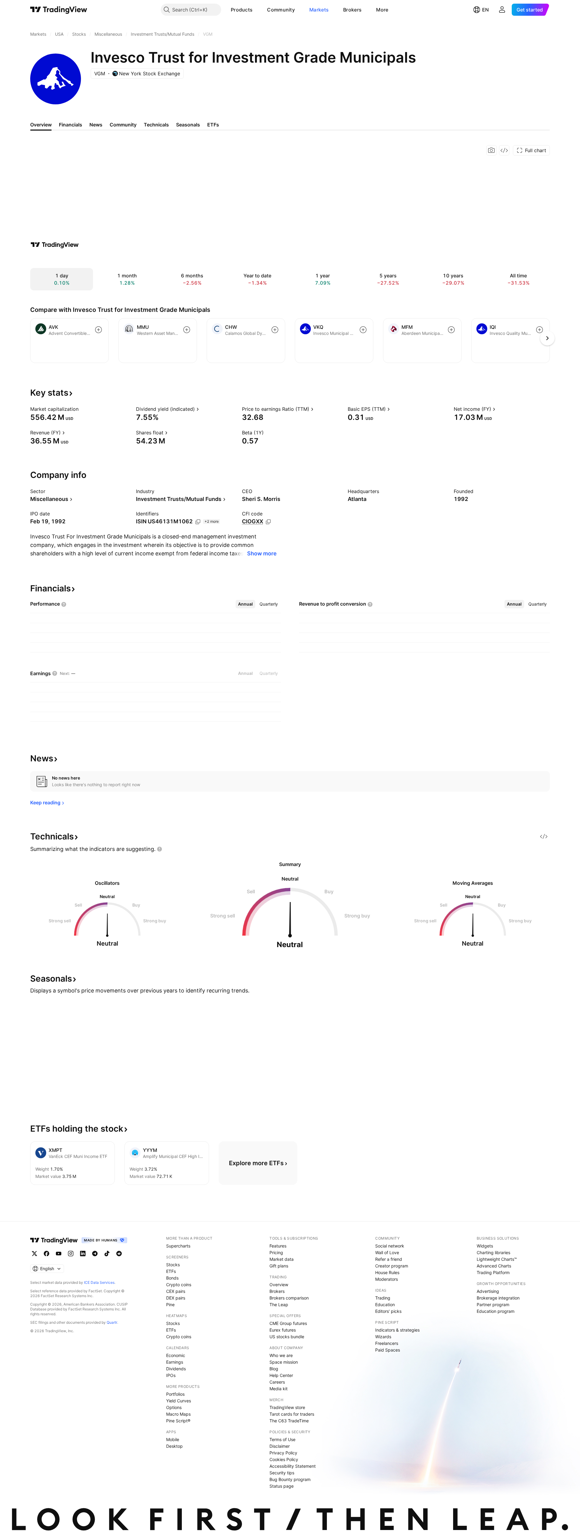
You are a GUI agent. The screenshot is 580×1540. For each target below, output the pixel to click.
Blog (273, 1368)
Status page (281, 1486)
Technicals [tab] (156, 125)
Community (281, 10)
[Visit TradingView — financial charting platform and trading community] (54, 244)
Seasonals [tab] (188, 125)
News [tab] (95, 125)
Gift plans (278, 1265)
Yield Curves (178, 1400)
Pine (170, 1304)
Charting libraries (493, 1252)
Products (242, 10)
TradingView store (287, 1407)
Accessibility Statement (292, 1466)
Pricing (276, 1252)
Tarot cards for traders (291, 1414)
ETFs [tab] (213, 125)
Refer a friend (388, 1259)
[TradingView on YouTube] (58, 1253)
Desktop (174, 1446)
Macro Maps (178, 1414)
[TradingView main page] (58, 9)
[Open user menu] (502, 10)
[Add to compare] (98, 330)
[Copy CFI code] (268, 522)
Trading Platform (493, 1272)
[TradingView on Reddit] (119, 1253)
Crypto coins (178, 1284)
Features (277, 1245)
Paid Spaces (387, 1349)
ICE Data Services (99, 1282)
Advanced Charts (494, 1265)
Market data (281, 1259)
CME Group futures (288, 1323)
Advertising (488, 1291)
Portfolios (175, 1394)
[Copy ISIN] (198, 522)
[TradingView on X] (34, 1253)
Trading (382, 1297)
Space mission (283, 1362)
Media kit (278, 1388)
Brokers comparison (289, 1297)
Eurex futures (282, 1329)
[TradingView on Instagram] (70, 1253)
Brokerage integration (498, 1297)
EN (485, 10)
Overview (278, 1284)
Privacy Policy (283, 1452)
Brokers (352, 10)
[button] (257, 10)
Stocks (173, 1264)
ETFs (171, 1271)
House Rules (387, 1272)
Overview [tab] (41, 125)
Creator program (391, 1265)
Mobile (172, 1439)
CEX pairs (175, 1291)
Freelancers (386, 1343)
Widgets (485, 1245)
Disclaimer (279, 1446)
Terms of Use (282, 1439)
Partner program (493, 1304)
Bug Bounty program (290, 1479)
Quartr (112, 1322)
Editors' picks (388, 1311)
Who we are (281, 1355)
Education (385, 1304)
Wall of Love (387, 1252)
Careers (277, 1382)
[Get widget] (504, 150)
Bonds (172, 1277)
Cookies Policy (283, 1459)
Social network (389, 1245)
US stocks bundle (286, 1336)
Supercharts (178, 1245)
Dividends (176, 1368)
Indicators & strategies (397, 1329)
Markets (319, 10)
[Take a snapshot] (491, 150)
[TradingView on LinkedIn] (83, 1253)
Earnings (174, 1362)
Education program (495, 1311)
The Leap (278, 1304)
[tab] (245, 604)
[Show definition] (82, 409)
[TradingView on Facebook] (46, 1253)
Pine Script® (178, 1420)
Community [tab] (123, 125)
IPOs (171, 1375)
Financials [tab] (70, 125)
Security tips (281, 1472)
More (382, 10)
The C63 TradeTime (289, 1420)
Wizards (383, 1336)
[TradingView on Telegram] (95, 1253)
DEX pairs (175, 1297)
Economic (175, 1355)
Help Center (281, 1375)
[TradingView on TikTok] (107, 1253)
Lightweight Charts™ (497, 1259)
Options (174, 1407)
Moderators (386, 1279)
